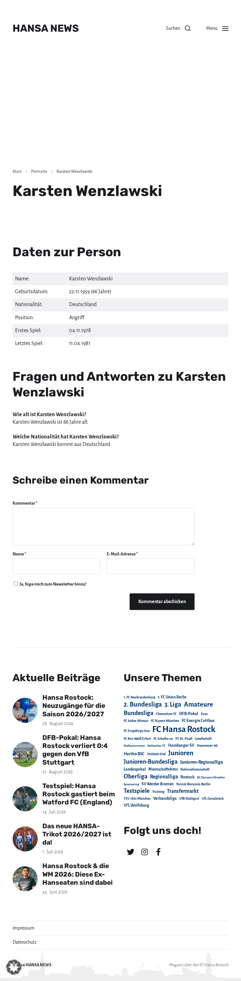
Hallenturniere (134, 745)
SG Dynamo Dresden (211, 777)
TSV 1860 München (137, 798)
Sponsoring (131, 784)
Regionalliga (164, 776)
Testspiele (137, 791)
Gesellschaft (203, 738)
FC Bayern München (165, 721)
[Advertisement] (120, 116)
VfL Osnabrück (213, 798)
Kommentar (25, 503)
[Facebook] (158, 851)
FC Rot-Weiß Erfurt (137, 738)
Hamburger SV (181, 745)
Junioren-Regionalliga (201, 762)
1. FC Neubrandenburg (139, 697)
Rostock (187, 777)
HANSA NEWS (46, 28)
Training (158, 791)
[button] (178, 28)
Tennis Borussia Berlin (193, 784)
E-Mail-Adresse (122, 554)
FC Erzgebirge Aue (137, 731)
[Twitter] (130, 851)
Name (19, 554)
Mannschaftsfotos (163, 769)
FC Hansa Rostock (184, 729)
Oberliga (135, 776)
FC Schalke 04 (163, 738)
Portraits (39, 171)
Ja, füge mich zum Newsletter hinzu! (52, 584)
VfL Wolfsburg (136, 805)
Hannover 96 (207, 746)
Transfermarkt (183, 791)
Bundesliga (138, 713)
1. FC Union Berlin (172, 697)
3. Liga (172, 704)
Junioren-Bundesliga (151, 761)
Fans (204, 714)
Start (17, 171)
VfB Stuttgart (189, 798)
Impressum (24, 928)
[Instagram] (144, 851)
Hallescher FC (156, 745)
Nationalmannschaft (195, 769)
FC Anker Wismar (136, 721)
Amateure (198, 704)
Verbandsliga (165, 798)
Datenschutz (25, 942)
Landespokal (135, 769)
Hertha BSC (134, 753)
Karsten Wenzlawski (74, 171)
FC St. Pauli (183, 738)
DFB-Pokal (188, 713)
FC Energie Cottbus (198, 721)
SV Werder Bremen (158, 784)
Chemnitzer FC (166, 714)
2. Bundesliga (143, 704)
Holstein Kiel (156, 754)
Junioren (180, 753)
